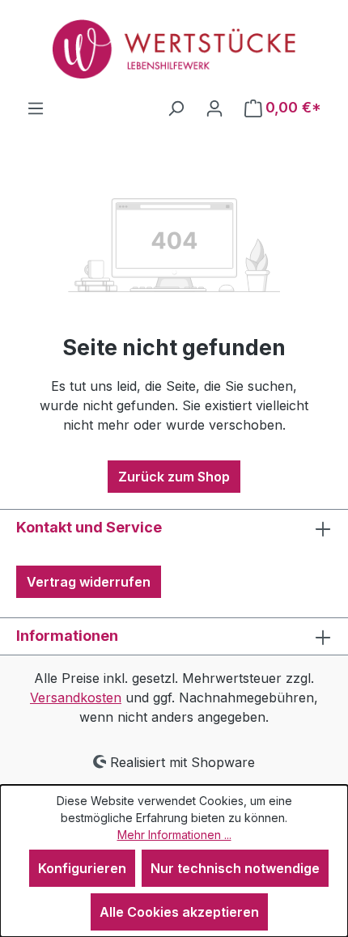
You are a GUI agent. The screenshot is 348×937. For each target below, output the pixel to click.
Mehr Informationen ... (174, 835)
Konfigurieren (82, 868)
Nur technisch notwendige (235, 868)
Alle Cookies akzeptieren (179, 912)
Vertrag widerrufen (89, 582)
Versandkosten (75, 697)
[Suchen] (175, 107)
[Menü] (35, 107)
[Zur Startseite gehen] (174, 48)
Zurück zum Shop (174, 476)
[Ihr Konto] (214, 107)
